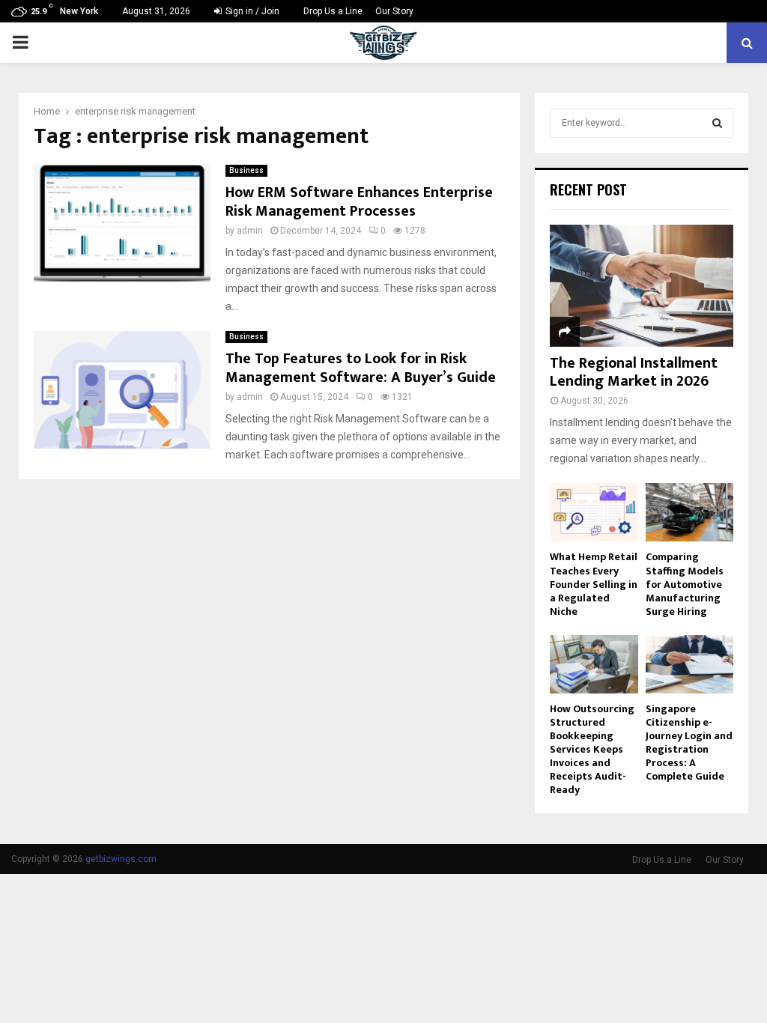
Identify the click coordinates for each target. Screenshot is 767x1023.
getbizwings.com (121, 859)
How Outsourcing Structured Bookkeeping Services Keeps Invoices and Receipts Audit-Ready (592, 749)
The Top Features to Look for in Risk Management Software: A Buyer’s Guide (360, 368)
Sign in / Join (251, 11)
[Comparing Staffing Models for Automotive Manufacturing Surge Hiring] (690, 512)
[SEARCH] (717, 123)
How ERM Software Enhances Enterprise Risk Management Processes (359, 202)
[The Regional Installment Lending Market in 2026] (641, 286)
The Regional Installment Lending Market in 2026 (634, 372)
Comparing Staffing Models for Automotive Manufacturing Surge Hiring (685, 583)
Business (246, 170)
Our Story (394, 11)
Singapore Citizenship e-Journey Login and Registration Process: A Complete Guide (689, 742)
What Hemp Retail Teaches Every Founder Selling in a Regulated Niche (593, 583)
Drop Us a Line (333, 11)
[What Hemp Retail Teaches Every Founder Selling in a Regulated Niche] (594, 512)
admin (250, 230)
